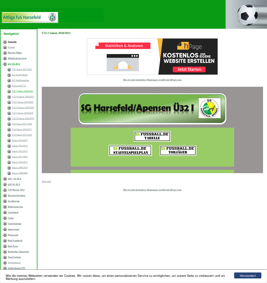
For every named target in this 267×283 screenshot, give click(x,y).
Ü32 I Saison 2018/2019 (22, 113)
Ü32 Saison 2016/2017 (22, 129)
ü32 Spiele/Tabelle (20, 75)
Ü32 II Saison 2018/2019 (23, 118)
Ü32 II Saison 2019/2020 (23, 107)
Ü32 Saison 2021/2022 (22, 69)
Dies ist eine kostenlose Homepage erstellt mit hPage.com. (152, 79)
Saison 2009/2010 (20, 167)
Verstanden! (248, 275)
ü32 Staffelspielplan (20, 80)
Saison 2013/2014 (20, 146)
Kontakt (11, 47)
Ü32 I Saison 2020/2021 (22, 91)
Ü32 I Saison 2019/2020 (22, 102)
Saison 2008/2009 (20, 173)
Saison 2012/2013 (20, 151)
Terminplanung (14, 262)
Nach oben (46, 181)
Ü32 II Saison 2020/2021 (23, 96)
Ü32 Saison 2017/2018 (22, 124)
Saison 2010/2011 (20, 162)
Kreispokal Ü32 (19, 86)
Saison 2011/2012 (20, 157)
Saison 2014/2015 (20, 140)
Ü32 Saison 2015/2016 (22, 135)
